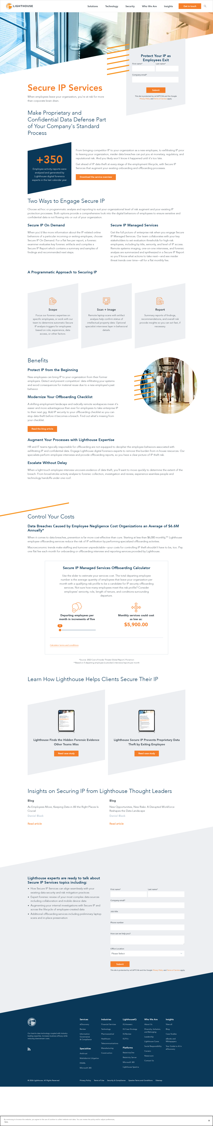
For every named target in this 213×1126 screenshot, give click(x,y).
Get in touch (190, 6)
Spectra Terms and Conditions (140, 1080)
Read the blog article (42, 428)
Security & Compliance (116, 1080)
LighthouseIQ (129, 1019)
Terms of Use (99, 1080)
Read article (35, 824)
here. (6, 1122)
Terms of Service (160, 99)
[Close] (209, 1120)
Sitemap (159, 1080)
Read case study (66, 753)
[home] (20, 6)
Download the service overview (96, 177)
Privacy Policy (145, 99)
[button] (93, 6)
